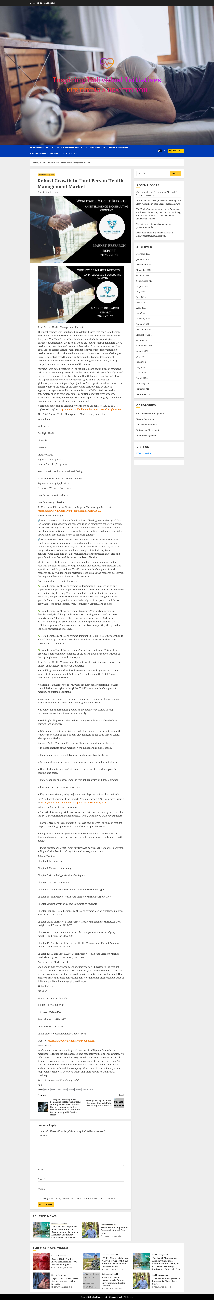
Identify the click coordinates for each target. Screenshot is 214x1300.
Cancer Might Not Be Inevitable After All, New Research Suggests (64, 1262)
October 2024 (142, 340)
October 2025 (142, 275)
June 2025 (141, 297)
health (53, 1089)
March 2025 (141, 313)
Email (41, 1179)
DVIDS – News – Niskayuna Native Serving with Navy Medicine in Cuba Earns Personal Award (115, 1262)
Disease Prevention (95, 147)
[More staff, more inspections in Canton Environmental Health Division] (91, 1281)
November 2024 (143, 335)
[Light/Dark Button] (160, 150)
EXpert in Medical (143, 453)
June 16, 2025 (53, 192)
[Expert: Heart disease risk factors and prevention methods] (41, 1281)
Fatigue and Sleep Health (69, 147)
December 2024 (143, 329)
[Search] (165, 150)
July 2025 (140, 291)
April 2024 (141, 372)
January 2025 (142, 324)
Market (71, 1089)
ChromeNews (115, 1297)
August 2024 (142, 351)
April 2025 (141, 308)
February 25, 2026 (110, 1236)
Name (41, 1169)
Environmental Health (41, 147)
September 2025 (144, 281)
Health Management (118, 147)
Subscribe (178, 150)
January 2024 (142, 389)
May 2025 (140, 302)
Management (62, 1089)
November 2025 (143, 270)
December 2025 (143, 264)
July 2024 (140, 356)
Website (41, 1189)
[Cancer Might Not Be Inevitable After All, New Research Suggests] (41, 1261)
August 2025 (142, 286)
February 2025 (143, 318)
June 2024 (141, 362)
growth (46, 1089)
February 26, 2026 (61, 1268)
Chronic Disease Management (45, 153)
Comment (43, 1135)
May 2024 (140, 367)
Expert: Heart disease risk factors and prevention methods (64, 1281)
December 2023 (143, 394)
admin (42, 192)
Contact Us (69, 153)
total (91, 1089)
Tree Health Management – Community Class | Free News (114, 1230)
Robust (85, 1089)
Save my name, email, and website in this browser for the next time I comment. (77, 1198)
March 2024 (141, 378)
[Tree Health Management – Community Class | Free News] (90, 1230)
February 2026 (143, 254)
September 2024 (144, 345)
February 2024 (143, 383)
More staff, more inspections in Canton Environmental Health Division (113, 1281)
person (78, 1089)
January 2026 (142, 259)
